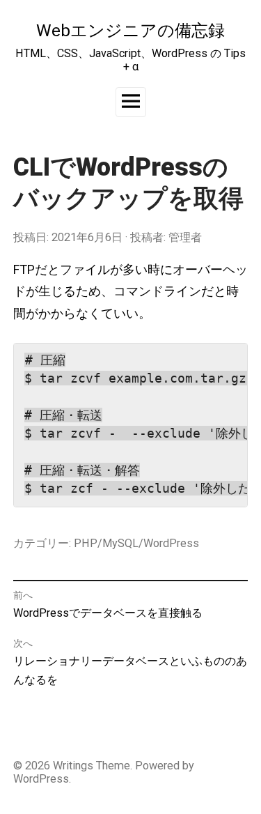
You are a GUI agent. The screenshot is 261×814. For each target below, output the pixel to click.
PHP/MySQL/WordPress (136, 543)
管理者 (185, 237)
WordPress (41, 778)
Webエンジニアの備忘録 (130, 30)
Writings (73, 765)
